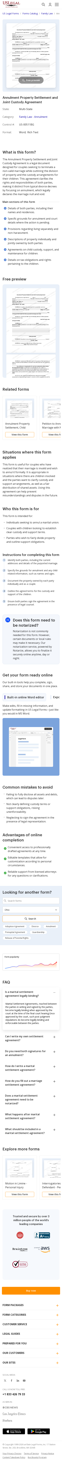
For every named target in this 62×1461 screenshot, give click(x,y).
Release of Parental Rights (16, 938)
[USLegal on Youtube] (24, 1380)
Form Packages (13, 1305)
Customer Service (15, 1324)
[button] (56, 4)
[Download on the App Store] (14, 1431)
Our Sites (9, 1362)
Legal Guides (11, 1334)
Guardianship (38, 932)
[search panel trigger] (43, 4)
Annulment (51, 926)
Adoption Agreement (14, 926)
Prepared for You (15, 1343)
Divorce (35, 926)
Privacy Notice (47, 1453)
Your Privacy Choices (12, 1453)
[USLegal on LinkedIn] (17, 1380)
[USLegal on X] (5, 1380)
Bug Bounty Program (37, 1457)
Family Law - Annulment (33, 117)
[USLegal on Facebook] (11, 1380)
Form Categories (14, 1314)
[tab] (24, 697)
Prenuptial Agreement (15, 932)
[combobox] (31, 900)
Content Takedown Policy (14, 1457)
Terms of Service (31, 1453)
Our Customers (13, 1353)
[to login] (50, 4)
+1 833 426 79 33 (14, 1394)
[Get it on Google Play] (38, 1431)
